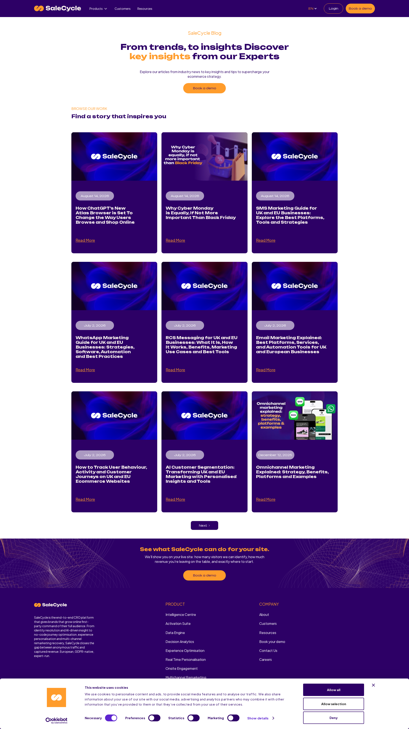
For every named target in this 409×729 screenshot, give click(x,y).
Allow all (333, 690)
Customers (123, 8)
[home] (57, 8)
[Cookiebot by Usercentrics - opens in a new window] (56, 720)
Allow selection (333, 704)
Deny (334, 718)
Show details (257, 718)
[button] (98, 8)
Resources (144, 8)
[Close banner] (373, 685)
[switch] (154, 718)
